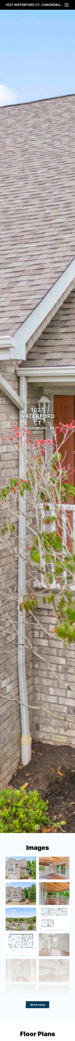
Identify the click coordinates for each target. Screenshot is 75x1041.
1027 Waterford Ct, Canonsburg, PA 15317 (35, 5)
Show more (37, 1004)
